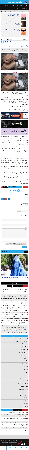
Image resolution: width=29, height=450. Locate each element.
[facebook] (4, 199)
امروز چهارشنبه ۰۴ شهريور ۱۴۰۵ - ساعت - (19, 5)
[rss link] (9, 437)
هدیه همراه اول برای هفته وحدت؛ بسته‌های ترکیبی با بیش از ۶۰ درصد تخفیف (14, 419)
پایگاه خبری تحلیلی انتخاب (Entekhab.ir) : (19, 72)
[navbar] (27, 5)
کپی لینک (25, 186)
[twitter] (2, 199)
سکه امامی (25, 398)
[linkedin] (9, 199)
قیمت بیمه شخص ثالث (22, 383)
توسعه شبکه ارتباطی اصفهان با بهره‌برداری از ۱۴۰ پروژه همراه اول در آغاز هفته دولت (14, 425)
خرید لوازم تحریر (24, 349)
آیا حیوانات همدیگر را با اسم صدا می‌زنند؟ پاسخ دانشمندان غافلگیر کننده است (12, 15)
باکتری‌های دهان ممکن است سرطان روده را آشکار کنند (12, 29)
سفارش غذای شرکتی (23, 386)
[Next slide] (2, 251)
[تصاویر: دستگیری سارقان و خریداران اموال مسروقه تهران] (14, 265)
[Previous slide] (6, 251)
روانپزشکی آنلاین (24, 406)
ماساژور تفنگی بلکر (24, 358)
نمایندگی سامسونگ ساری (22, 364)
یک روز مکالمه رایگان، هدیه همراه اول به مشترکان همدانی (16, 428)
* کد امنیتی (25, 240)
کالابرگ (26, 372)
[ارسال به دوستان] (3, 42)
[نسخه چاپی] (1, 42)
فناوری (22, 195)
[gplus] (6, 199)
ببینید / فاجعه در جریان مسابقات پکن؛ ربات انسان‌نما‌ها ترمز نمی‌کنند (14, 312)
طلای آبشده (25, 403)
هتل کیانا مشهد (24, 355)
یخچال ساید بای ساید (23, 346)
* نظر (26, 227)
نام (26, 218)
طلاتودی (26, 375)
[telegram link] (7, 437)
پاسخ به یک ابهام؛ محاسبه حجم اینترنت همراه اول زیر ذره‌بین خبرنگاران (14, 430)
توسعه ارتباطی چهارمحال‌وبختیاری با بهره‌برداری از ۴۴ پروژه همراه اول (14, 422)
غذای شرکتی (25, 366)
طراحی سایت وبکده (23, 389)
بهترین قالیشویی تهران (23, 395)
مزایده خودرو (25, 392)
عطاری (26, 361)
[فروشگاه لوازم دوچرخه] (14, 124)
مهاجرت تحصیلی (24, 378)
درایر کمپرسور (25, 369)
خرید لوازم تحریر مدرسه (22, 344)
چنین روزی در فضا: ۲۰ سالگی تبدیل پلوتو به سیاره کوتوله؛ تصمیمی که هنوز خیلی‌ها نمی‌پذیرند (12, 23)
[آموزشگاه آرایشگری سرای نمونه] (14, 131)
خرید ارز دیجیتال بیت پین (22, 341)
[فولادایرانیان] (14, 115)
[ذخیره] (5, 42)
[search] (1, 6)
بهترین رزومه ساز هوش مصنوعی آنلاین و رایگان (18, 412)
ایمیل (26, 223)
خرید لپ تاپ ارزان (23, 352)
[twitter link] (4, 437)
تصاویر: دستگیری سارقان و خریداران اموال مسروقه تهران (15, 277)
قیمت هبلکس (25, 381)
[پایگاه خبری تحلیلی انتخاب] (26, 2)
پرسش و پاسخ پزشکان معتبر (21, 338)
